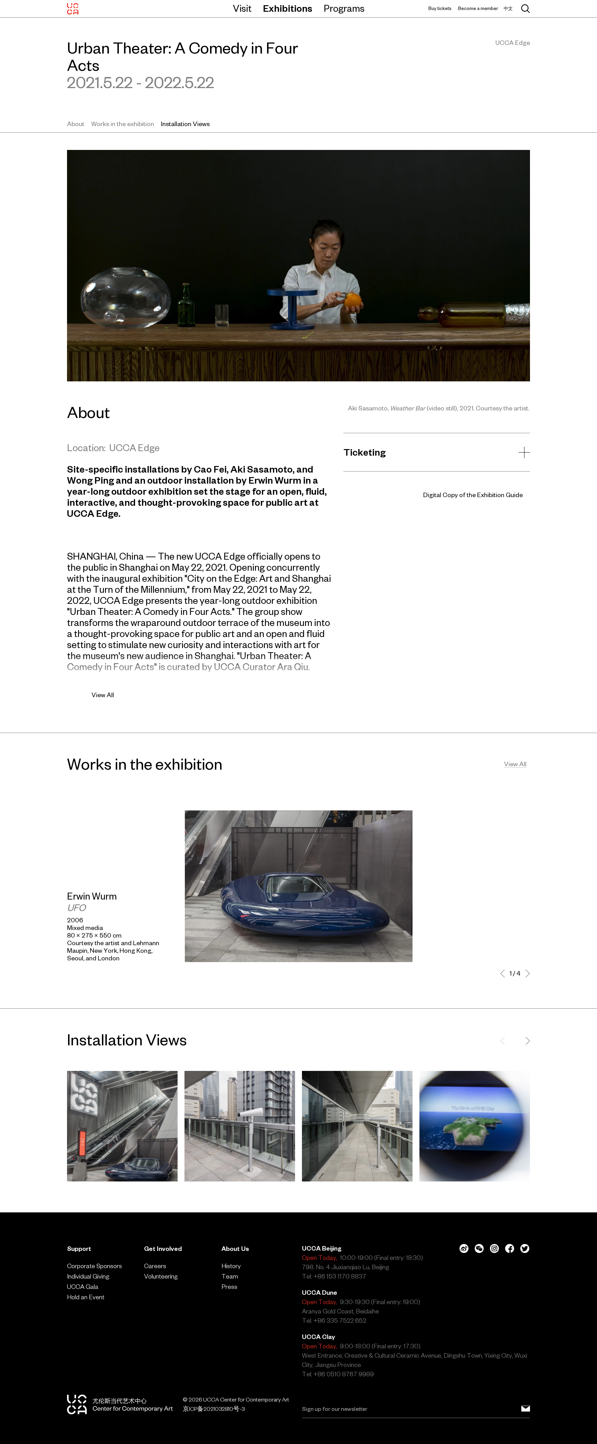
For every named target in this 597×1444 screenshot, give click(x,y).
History (231, 1266)
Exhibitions (287, 8)
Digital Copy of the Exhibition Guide (473, 494)
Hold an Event (85, 1297)
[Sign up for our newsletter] (525, 1408)
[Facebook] (509, 1248)
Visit (242, 8)
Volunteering (161, 1276)
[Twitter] (524, 1248)
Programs (344, 8)
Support (79, 1248)
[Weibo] (464, 1248)
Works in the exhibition (122, 123)
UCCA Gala (82, 1286)
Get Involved (163, 1248)
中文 (508, 8)
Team (229, 1276)
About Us (235, 1248)
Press (229, 1286)
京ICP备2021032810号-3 (214, 1409)
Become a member (478, 8)
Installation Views (185, 123)
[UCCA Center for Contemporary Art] (72, 8)
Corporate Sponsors (94, 1266)
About (75, 123)
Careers (155, 1266)
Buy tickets (440, 8)
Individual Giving (88, 1276)
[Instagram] (494, 1248)
